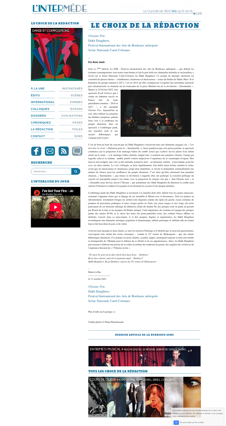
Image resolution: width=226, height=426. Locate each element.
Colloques (40, 108)
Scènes (77, 95)
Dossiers (38, 115)
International (43, 102)
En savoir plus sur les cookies (192, 422)
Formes (76, 102)
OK (176, 423)
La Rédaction (42, 129)
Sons (78, 136)
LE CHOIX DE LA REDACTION (55, 24)
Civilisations (72, 115)
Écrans (76, 108)
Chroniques (41, 122)
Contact (38, 136)
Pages (78, 122)
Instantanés (72, 88)
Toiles (77, 129)
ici (114, 311)
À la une (38, 88)
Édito (35, 95)
